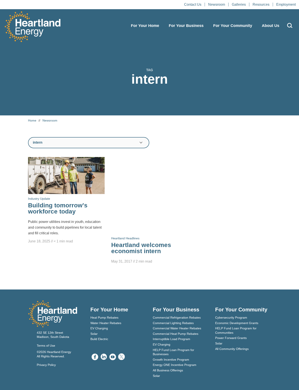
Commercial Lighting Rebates (173, 323)
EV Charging (99, 328)
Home (32, 120)
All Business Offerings (168, 370)
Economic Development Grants (236, 323)
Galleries (239, 4)
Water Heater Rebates (105, 323)
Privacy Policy (46, 365)
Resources (261, 4)
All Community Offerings (232, 349)
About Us (270, 25)
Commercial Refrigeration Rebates (177, 317)
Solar (94, 333)
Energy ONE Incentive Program (174, 365)
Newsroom (216, 4)
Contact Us (192, 4)
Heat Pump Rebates (104, 317)
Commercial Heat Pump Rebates (175, 333)
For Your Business (186, 25)
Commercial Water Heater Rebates (177, 328)
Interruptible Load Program (171, 339)
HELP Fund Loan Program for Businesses (173, 352)
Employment (286, 4)
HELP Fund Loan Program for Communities (236, 330)
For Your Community (232, 25)
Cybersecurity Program (231, 317)
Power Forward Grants (231, 338)
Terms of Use (46, 345)
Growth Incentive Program (171, 359)
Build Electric (99, 339)
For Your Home (145, 25)
